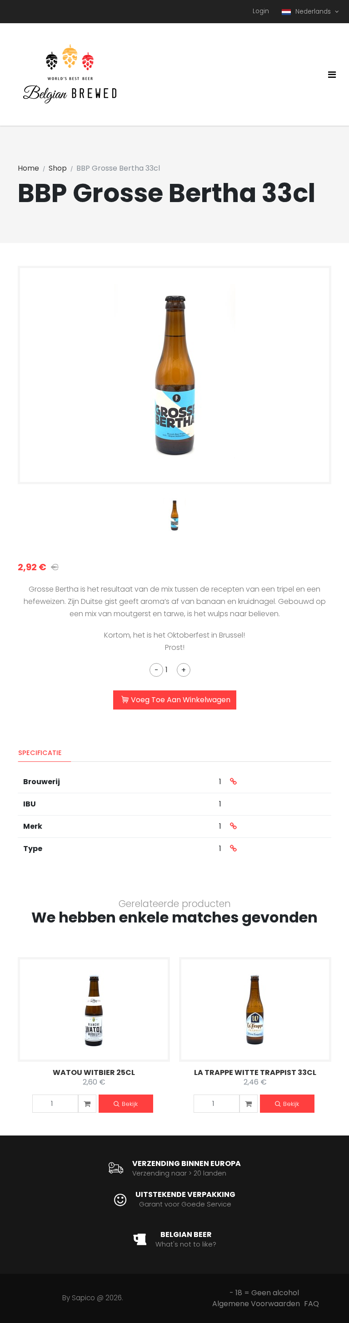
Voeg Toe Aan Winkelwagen (180, 699)
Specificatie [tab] (40, 752)
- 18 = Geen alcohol (264, 1293)
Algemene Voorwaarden (256, 1303)
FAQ (311, 1303)
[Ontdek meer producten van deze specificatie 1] (233, 781)
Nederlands (314, 11)
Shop (58, 168)
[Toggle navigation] (332, 74)
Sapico (83, 1298)
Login (261, 11)
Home (28, 168)
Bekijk (130, 1104)
